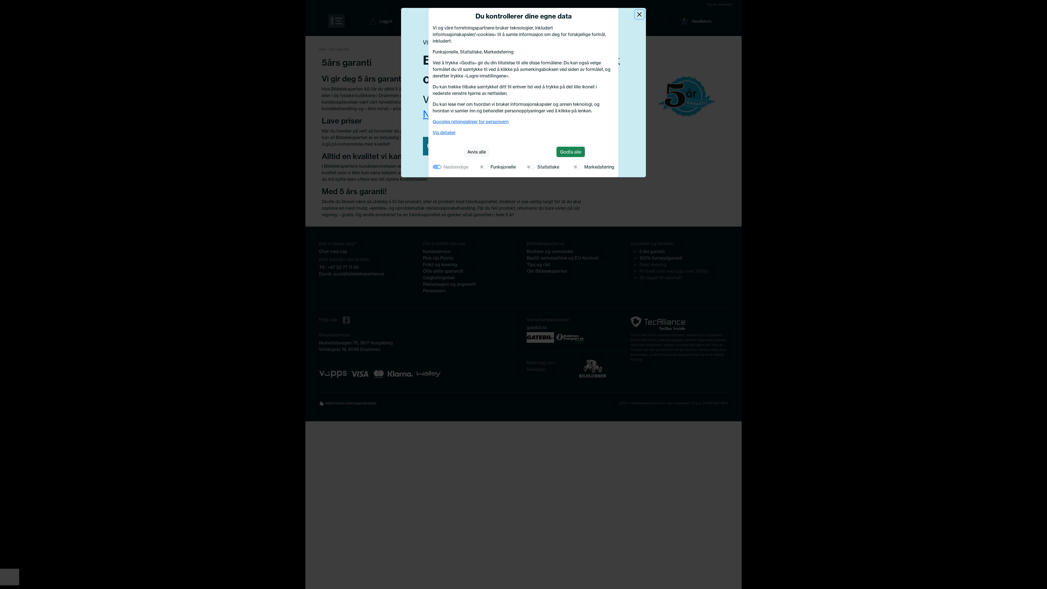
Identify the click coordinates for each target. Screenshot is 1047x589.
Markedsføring (599, 167)
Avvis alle (476, 152)
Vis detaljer (444, 132)
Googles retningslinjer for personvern (471, 121)
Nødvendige (456, 167)
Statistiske (548, 167)
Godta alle (570, 152)
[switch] (484, 167)
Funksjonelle (503, 167)
